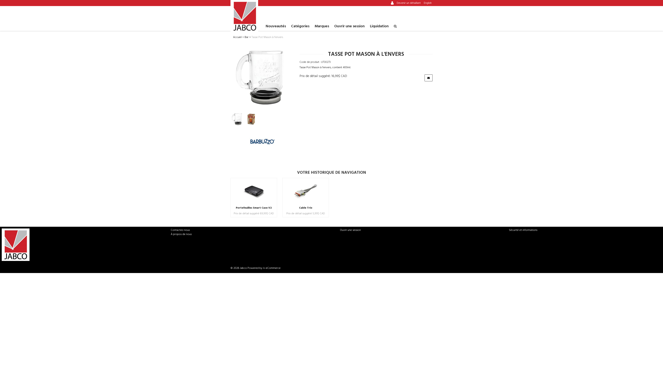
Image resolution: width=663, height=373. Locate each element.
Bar (246, 37)
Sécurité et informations (523, 230)
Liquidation (379, 26)
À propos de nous (181, 234)
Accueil (237, 37)
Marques (322, 26)
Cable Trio (305, 208)
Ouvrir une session (349, 26)
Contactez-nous (180, 230)
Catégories (300, 26)
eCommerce (273, 268)
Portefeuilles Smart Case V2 (254, 208)
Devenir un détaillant (409, 3)
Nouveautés (276, 26)
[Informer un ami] (429, 77)
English (428, 3)
